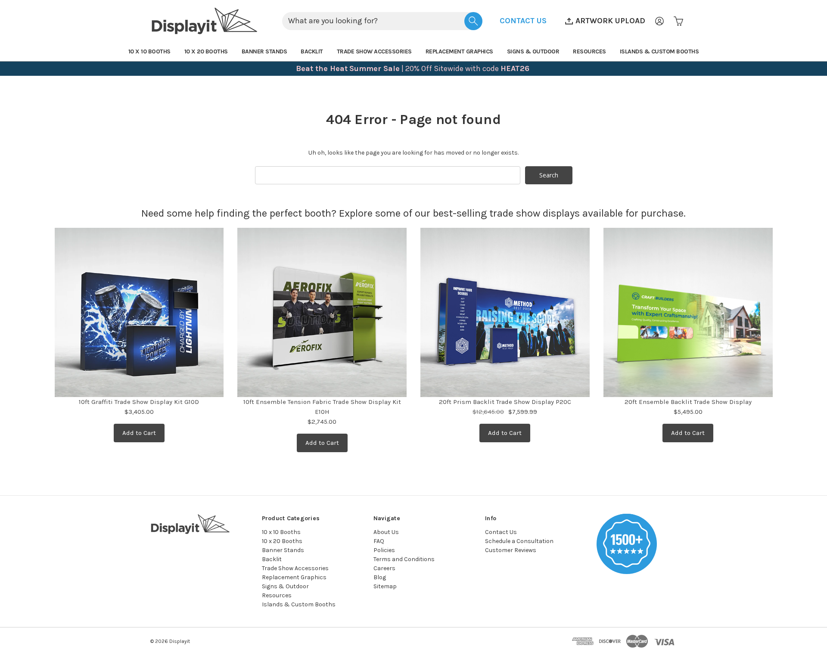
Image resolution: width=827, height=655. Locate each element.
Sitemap (385, 586)
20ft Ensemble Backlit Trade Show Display (688, 402)
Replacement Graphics (459, 51)
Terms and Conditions (404, 559)
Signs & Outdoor (533, 51)
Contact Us (501, 532)
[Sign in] (659, 21)
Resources (589, 51)
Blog (379, 577)
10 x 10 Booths (149, 51)
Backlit (312, 51)
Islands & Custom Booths (659, 51)
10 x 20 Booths (206, 51)
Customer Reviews (510, 550)
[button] (523, 20)
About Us (386, 532)
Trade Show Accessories (374, 51)
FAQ (378, 541)
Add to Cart (139, 433)
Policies (384, 550)
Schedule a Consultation (519, 541)
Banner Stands (264, 51)
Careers (384, 568)
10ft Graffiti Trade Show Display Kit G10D (139, 402)
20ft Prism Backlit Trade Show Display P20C (505, 402)
